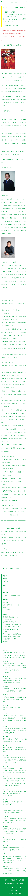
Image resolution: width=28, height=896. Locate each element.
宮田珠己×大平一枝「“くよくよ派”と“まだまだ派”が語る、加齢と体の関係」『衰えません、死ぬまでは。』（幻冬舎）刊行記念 (14, 831)
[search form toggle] (26, 2)
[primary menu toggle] (1, 1)
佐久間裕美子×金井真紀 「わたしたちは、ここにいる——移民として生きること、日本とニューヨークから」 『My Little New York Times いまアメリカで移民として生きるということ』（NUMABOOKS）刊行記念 (14, 668)
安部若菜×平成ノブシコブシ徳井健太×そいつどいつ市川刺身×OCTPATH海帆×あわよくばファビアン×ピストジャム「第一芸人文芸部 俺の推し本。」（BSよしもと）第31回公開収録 (14, 782)
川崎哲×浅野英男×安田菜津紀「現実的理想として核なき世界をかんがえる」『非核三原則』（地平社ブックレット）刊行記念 (14, 760)
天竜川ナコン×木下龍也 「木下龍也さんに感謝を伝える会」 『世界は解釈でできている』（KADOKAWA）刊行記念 (14, 793)
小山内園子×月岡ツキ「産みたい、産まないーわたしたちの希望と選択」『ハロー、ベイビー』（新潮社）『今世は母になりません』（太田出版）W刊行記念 (14, 719)
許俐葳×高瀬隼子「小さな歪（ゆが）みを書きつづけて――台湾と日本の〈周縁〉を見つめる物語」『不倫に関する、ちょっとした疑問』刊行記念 (14, 655)
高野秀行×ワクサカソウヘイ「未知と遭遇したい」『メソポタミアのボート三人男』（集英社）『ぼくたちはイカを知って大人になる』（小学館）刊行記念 (14, 770)
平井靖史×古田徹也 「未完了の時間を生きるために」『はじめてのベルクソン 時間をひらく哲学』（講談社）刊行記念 (14, 871)
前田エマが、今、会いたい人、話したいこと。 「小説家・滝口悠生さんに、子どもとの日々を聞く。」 (15, 740)
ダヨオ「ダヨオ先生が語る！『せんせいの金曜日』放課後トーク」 (14, 840)
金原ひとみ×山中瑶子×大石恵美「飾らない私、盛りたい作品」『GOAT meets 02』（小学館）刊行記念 (14, 749)
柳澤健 (5, 578)
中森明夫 (5, 581)
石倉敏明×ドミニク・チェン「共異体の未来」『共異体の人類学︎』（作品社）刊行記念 (14, 811)
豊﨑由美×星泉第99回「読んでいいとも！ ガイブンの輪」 (14, 708)
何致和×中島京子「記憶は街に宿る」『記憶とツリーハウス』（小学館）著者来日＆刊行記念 (14, 689)
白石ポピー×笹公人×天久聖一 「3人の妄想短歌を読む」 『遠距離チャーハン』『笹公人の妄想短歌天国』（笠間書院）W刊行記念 (14, 680)
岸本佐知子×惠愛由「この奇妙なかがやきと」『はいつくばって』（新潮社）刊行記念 (14, 849)
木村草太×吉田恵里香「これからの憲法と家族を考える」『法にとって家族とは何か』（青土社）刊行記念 (14, 699)
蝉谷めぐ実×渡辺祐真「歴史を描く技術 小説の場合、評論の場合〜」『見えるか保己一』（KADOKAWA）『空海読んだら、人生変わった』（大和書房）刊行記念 (14, 859)
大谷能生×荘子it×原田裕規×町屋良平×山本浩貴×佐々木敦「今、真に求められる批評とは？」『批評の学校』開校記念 (14, 731)
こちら (16, 45)
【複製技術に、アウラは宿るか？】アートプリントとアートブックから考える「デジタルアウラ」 (15, 803)
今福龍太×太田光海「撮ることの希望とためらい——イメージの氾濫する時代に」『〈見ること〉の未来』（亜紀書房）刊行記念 (14, 820)
